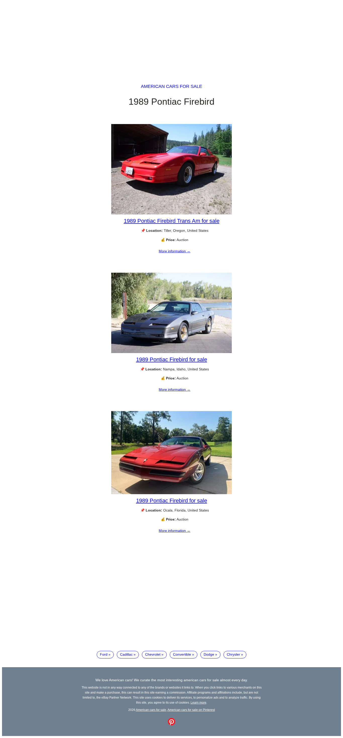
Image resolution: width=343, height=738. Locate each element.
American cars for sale (171, 86)
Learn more (198, 702)
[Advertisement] (171, 37)
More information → (174, 251)
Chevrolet (152, 654)
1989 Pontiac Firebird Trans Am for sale (171, 221)
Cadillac (126, 654)
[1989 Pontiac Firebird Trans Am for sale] (171, 213)
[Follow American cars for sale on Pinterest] (171, 724)
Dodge (209, 654)
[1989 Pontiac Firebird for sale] (171, 352)
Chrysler (233, 654)
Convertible (182, 654)
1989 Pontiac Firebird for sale (171, 359)
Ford (103, 654)
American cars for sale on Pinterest (191, 709)
